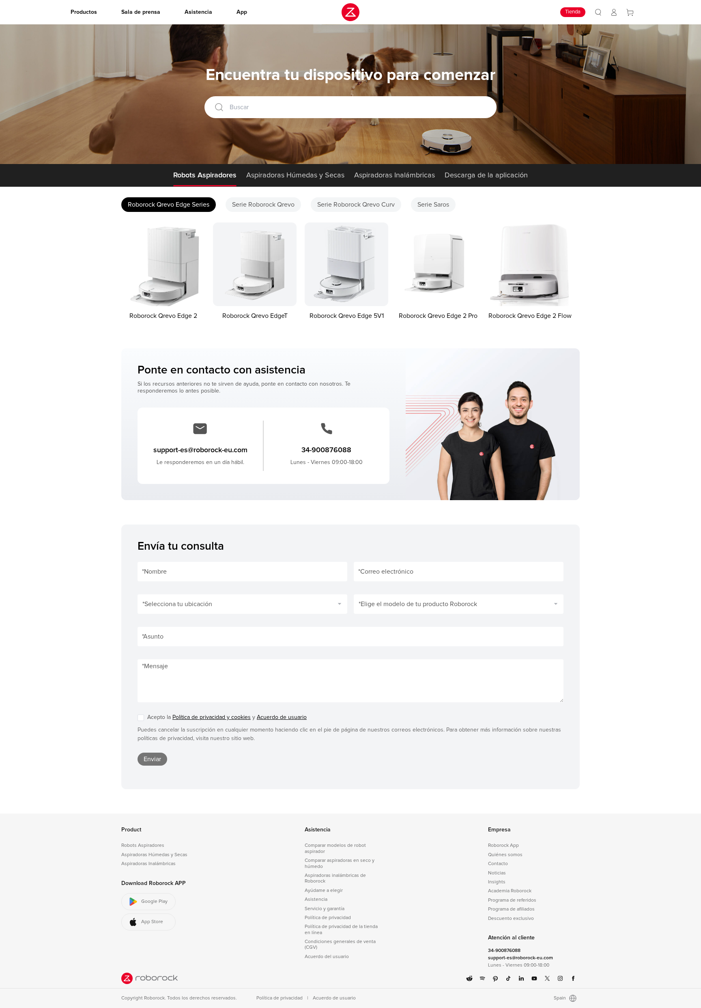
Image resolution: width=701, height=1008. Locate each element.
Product (131, 830)
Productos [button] (84, 12)
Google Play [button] (154, 901)
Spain (560, 998)
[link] (598, 12)
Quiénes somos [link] (505, 855)
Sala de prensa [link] (140, 12)
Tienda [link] (573, 12)
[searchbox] (361, 107)
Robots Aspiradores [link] (142, 845)
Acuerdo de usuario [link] (334, 998)
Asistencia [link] (198, 12)
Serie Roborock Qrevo (263, 204)
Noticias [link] (497, 873)
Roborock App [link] (503, 845)
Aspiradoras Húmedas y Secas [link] (154, 855)
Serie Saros (433, 204)
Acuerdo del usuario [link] (327, 956)
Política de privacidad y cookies (211, 717)
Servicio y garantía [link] (324, 909)
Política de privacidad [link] (328, 917)
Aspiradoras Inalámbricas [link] (148, 863)
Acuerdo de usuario (282, 717)
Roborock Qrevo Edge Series (168, 204)
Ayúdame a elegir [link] (324, 890)
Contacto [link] (498, 863)
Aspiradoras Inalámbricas (394, 175)
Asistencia (318, 830)
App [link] (242, 12)
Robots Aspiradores (205, 175)
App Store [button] (152, 922)
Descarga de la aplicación (486, 175)
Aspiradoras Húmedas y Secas (295, 175)
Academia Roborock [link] (509, 891)
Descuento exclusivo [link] (511, 918)
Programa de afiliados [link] (511, 909)
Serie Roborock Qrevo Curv (356, 204)
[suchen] (219, 107)
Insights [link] (496, 882)
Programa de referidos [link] (512, 900)
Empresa (499, 830)
